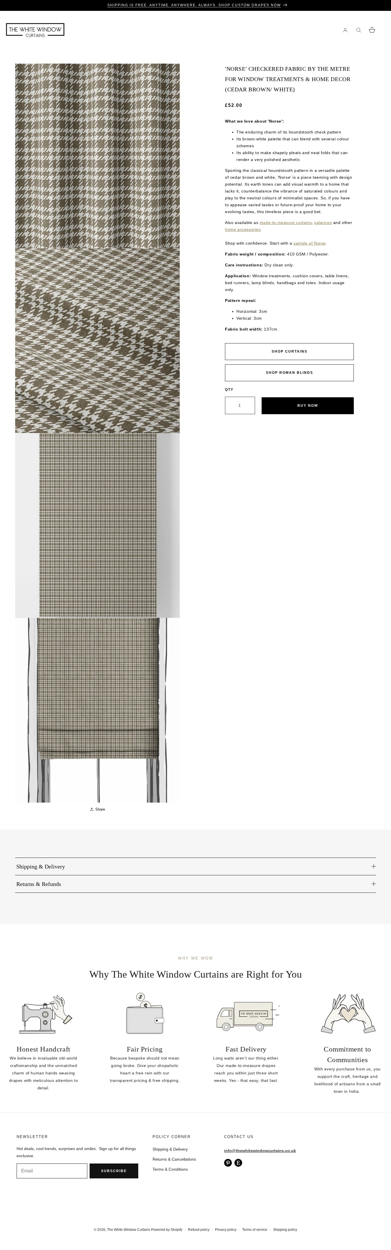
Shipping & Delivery (170, 1149)
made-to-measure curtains (286, 222)
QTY (229, 390)
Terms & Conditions (170, 1169)
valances (323, 222)
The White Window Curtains (128, 1230)
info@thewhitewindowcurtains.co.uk (260, 1150)
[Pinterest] (228, 1163)
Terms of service (254, 1230)
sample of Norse (309, 243)
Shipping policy (285, 1230)
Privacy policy (225, 1230)
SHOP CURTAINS (289, 351)
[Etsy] (238, 1163)
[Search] (359, 30)
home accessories (243, 229)
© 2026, (100, 1230)
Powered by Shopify (166, 1230)
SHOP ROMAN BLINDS (289, 373)
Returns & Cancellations (174, 1159)
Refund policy (199, 1230)
